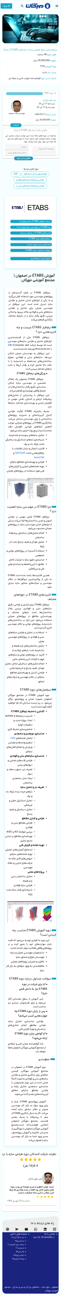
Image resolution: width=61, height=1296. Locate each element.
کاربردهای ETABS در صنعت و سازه (35, 233)
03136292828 (46, 1237)
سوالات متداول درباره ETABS (38, 250)
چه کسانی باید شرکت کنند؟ (39, 244)
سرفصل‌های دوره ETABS (40, 238)
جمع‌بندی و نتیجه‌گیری (41, 258)
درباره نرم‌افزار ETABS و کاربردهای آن (35, 221)
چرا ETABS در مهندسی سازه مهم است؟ (33, 227)
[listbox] (30, 65)
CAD (12, 738)
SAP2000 (20, 453)
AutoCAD (39, 457)
